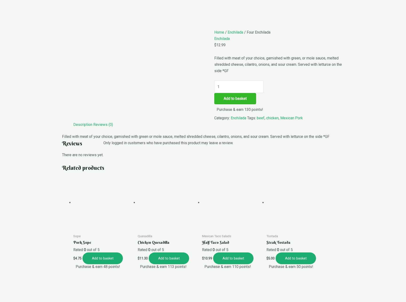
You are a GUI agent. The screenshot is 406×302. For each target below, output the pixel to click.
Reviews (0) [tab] (103, 124)
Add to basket (235, 98)
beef (261, 118)
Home (219, 32)
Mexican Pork (291, 118)
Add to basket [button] (102, 258)
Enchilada (235, 32)
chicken (272, 118)
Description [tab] (82, 124)
